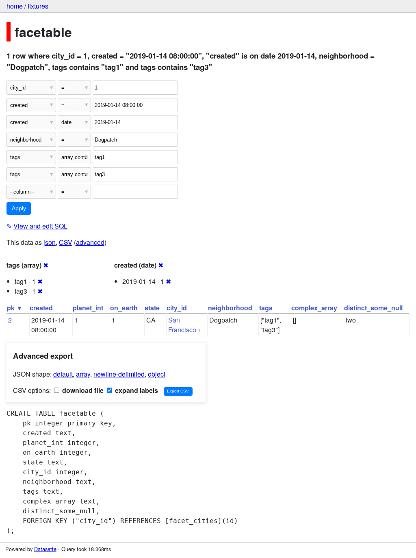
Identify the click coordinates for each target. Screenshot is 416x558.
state (152, 307)
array (83, 374)
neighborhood (230, 307)
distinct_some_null (373, 307)
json (49, 242)
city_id (177, 307)
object (156, 374)
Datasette (45, 549)
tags (266, 307)
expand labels (135, 390)
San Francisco (182, 324)
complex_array (314, 307)
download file (82, 390)
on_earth (124, 307)
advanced (90, 242)
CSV (65, 242)
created (41, 307)
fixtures (38, 6)
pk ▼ (15, 307)
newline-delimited (119, 374)
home (14, 6)
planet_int (88, 307)
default (63, 374)
